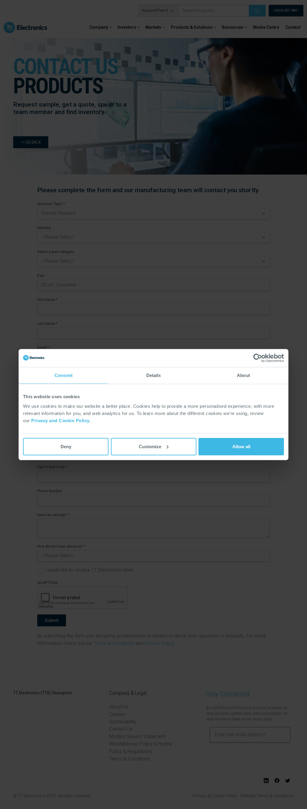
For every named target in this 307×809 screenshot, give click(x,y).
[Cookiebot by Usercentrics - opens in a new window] (257, 358)
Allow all (241, 446)
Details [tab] (153, 375)
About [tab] (243, 375)
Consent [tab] (64, 375)
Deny (66, 446)
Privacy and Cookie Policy (60, 420)
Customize (150, 446)
